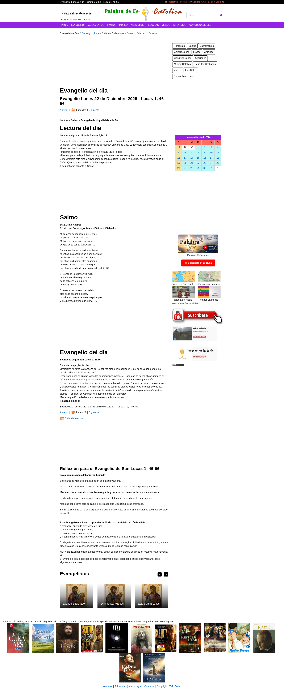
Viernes (141, 33)
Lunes (97, 33)
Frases (196, 52)
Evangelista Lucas (149, 603)
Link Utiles (190, 70)
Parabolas (179, 46)
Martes (107, 33)
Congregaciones (182, 58)
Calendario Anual (73, 418)
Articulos (208, 52)
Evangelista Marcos (112, 603)
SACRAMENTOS (95, 25)
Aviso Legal (207, 2)
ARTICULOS (137, 25)
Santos (192, 46)
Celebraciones (181, 52)
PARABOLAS (179, 25)
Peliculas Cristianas (205, 64)
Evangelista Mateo (74, 603)
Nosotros (173, 2)
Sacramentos (207, 46)
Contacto (220, 2)
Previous (160, 574)
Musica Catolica (182, 64)
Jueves (130, 33)
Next (166, 574)
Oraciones (200, 58)
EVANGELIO (77, 25)
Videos (177, 70)
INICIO (64, 25)
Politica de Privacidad (190, 2)
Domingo (86, 33)
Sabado (153, 33)
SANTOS (111, 25)
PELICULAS (153, 25)
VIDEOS (166, 25)
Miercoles (119, 33)
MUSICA (123, 25)
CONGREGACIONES (200, 25)
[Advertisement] (114, 64)
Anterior (64, 110)
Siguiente (94, 110)
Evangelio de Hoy (183, 76)
